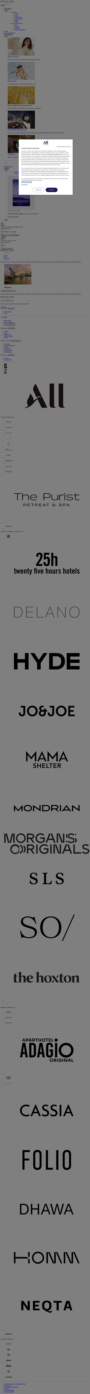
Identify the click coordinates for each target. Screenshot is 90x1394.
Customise (39, 190)
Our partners (24, 184)
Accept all (51, 190)
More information (27, 182)
